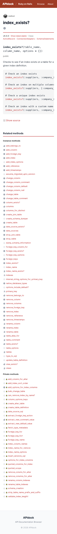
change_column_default (17, 186)
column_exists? (13, 202)
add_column (11, 150)
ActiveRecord (9, 39)
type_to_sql (11, 356)
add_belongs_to (13, 146)
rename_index (12, 328)
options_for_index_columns (20, 460)
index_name (11, 267)
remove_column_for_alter (19, 472)
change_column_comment (18, 182)
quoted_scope (14, 468)
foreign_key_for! (15, 436)
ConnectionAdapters (26, 39)
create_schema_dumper (17, 218)
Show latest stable (19, 36)
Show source (13, 120)
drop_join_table (13, 235)
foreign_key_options (15, 255)
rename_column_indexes (19, 480)
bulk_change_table (16, 391)
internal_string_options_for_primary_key (24, 279)
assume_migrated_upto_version (20, 174)
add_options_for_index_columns (22, 387)
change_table (12, 194)
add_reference (12, 166)
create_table (11, 222)
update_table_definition (16, 360)
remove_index (12, 311)
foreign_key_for (15, 432)
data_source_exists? (15, 227)
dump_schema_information (18, 243)
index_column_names (17, 444)
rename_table (12, 332)
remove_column (13, 299)
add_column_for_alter (18, 379)
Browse (41, 4)
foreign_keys (12, 259)
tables (9, 352)
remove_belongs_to (15, 295)
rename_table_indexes (18, 484)
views (8, 368)
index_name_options (17, 452)
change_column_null (15, 190)
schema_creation (16, 488)
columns (10, 206)
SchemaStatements (45, 39)
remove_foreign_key (15, 307)
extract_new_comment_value (21, 420)
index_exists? (14, 77)
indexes (9, 275)
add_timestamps (13, 170)
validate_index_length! (18, 496)
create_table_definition (18, 407)
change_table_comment (17, 198)
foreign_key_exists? (15, 251)
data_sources (12, 231)
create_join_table (14, 214)
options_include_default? (17, 287)
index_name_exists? (15, 271)
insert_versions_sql (16, 456)
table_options (12, 348)
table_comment (13, 340)
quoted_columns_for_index (20, 464)
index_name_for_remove (19, 448)
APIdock (8, 3)
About (50, 4)
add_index (10, 158)
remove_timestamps (15, 319)
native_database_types (16, 283)
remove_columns (13, 303)
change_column (13, 178)
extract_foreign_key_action (20, 415)
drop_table (11, 239)
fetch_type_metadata (18, 428)
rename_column (13, 324)
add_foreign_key (13, 154)
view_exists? (11, 364)
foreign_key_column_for (17, 247)
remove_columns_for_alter (20, 476)
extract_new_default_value (20, 423)
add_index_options (14, 162)
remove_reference (14, 316)
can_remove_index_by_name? (21, 395)
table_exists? (12, 344)
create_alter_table (16, 403)
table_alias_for (12, 336)
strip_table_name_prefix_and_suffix (24, 492)
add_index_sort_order (18, 383)
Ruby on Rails (25, 4)
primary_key (11, 291)
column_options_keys (18, 399)
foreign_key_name (16, 440)
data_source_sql (15, 411)
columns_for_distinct (15, 210)
